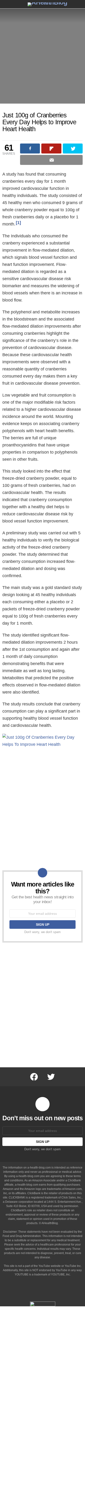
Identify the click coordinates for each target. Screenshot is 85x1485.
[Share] (30, 148)
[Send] (51, 160)
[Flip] (51, 148)
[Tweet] (73, 148)
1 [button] (18, 222)
